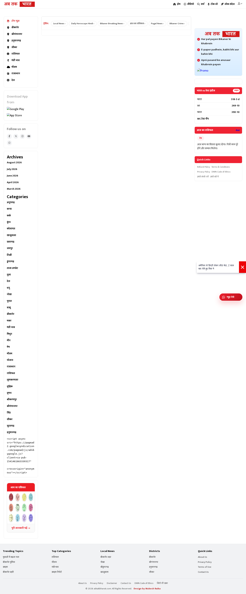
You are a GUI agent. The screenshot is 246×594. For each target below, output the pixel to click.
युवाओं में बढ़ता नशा (11, 557)
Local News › (55, 23)
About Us (202, 557)
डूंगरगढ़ (10, 261)
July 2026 (12, 169)
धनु (8, 288)
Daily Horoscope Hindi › (78, 23)
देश (13, 80)
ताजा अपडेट (12, 268)
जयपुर (10, 248)
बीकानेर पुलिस (9, 562)
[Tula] (24, 508)
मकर (9, 321)
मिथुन (9, 334)
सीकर (14, 47)
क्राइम (5, 567)
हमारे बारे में (214, 176)
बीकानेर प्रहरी (8, 572)
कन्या (9, 209)
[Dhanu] (11, 518)
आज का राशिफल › (133, 23)
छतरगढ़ (10, 242)
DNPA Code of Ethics (221, 172)
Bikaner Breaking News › (108, 23)
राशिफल (16, 54)
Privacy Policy (203, 172)
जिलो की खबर (162, 583)
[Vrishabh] (17, 497)
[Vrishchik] (31, 508)
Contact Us (203, 572)
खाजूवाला (11, 235)
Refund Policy (203, 167)
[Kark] (31, 497)
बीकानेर (15, 27)
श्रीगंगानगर (17, 34)
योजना (10, 360)
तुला (9, 275)
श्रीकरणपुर (12, 399)
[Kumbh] (24, 518)
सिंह (9, 413)
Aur (238, 130)
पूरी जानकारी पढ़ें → (21, 528)
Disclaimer (112, 583)
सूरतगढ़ (10, 426)
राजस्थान (16, 73)
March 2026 (13, 189)
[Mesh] (11, 497)
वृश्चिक (10, 386)
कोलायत (11, 229)
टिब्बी (9, 255)
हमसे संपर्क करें (203, 176)
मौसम (14, 67)
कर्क (9, 216)
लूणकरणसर (12, 380)
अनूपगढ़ (11, 202)
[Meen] (31, 518)
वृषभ (9, 393)
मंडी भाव (16, 60)
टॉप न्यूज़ (15, 21)
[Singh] (11, 508)
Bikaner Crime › (172, 23)
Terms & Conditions (220, 167)
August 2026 (14, 163)
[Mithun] (24, 497)
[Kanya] (17, 508)
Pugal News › (153, 23)
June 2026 (12, 176)
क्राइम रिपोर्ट (57, 572)
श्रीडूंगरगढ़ (104, 567)
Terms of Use (204, 567)
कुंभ (9, 222)
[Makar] (17, 518)
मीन (8, 340)
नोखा (9, 294)
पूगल (9, 301)
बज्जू (9, 308)
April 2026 (13, 182)
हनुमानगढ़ (16, 41)
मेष (8, 347)
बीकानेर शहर (105, 557)
